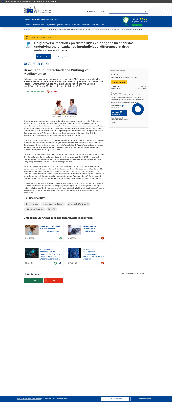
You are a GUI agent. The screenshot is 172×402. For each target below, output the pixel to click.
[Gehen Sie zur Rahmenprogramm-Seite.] (27, 45)
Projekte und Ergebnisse (55, 25)
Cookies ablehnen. (144, 399)
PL (47, 63)
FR (38, 63)
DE (25, 63)
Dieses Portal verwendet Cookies (29, 399)
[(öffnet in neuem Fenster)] (40, 10)
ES (34, 63)
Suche (101, 25)
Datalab (95, 25)
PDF (54, 280)
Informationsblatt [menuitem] (30, 57)
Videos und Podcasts (72, 25)
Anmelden (93, 11)
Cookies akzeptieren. (115, 399)
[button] (102, 11)
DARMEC (51, 209)
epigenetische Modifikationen (53, 204)
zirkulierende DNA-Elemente (78, 204)
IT (42, 63)
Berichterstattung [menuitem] (57, 57)
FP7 (41, 29)
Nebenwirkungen (32, 204)
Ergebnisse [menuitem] (68, 57)
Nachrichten (86, 25)
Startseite (28, 25)
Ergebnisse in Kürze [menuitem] (43, 57)
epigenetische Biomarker (34, 209)
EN (29, 63)
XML (35, 280)
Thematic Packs (38, 25)
